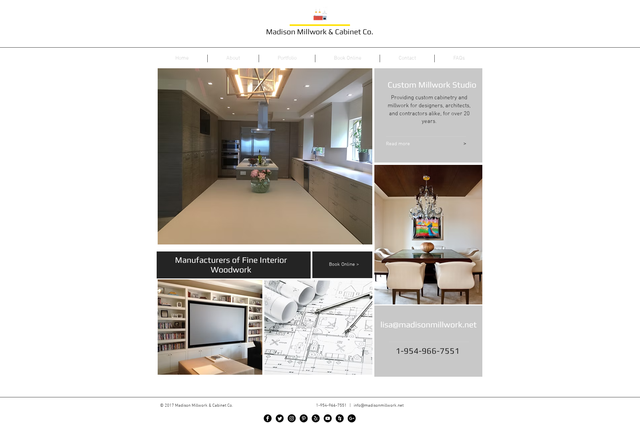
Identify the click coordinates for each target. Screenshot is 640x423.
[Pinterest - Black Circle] (304, 418)
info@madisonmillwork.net (379, 405)
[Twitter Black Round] (280, 418)
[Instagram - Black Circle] (292, 418)
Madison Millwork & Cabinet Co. (319, 31)
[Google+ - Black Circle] (352, 418)
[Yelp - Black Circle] (316, 418)
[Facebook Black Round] (268, 418)
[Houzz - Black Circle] (340, 418)
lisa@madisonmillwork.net (428, 324)
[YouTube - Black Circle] (328, 418)
